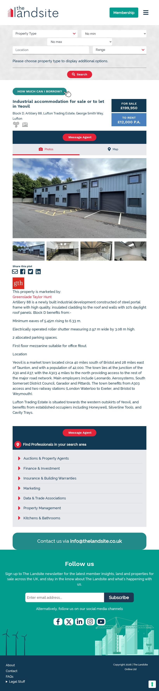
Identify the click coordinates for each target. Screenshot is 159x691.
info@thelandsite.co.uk (96, 541)
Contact (11, 671)
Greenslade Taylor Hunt (32, 297)
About (10, 665)
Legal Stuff (17, 681)
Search (81, 74)
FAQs (9, 676)
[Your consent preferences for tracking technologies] (152, 684)
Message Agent (79, 137)
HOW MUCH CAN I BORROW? (39, 91)
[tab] (46, 149)
